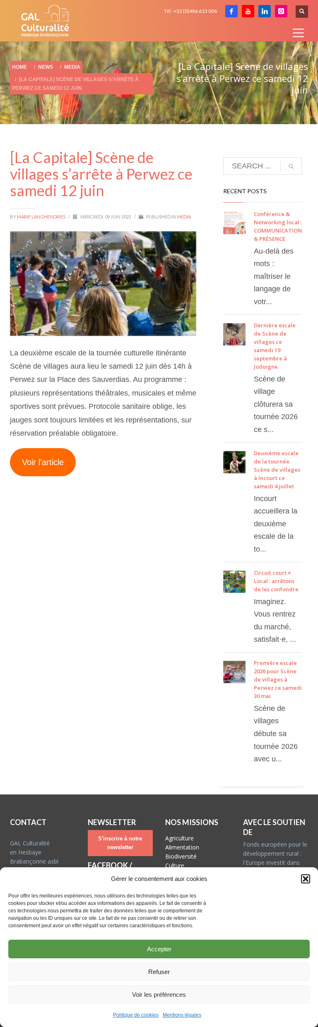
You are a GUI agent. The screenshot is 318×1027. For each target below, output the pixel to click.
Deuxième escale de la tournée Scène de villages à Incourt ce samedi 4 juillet (277, 469)
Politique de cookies (136, 1015)
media (184, 216)
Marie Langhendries (41, 216)
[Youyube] (248, 11)
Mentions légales (182, 1015)
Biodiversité (181, 856)
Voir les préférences (159, 994)
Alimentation (182, 847)
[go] (291, 166)
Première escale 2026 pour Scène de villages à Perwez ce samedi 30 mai (278, 679)
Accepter (159, 949)
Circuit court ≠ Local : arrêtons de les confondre (276, 581)
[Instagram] (281, 11)
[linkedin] (264, 11)
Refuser (159, 971)
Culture (174, 865)
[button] (305, 879)
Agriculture (179, 838)
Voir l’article (43, 462)
